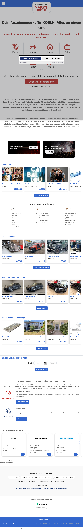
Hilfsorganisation (23, 401)
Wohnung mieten (43, 213)
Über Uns (56, 523)
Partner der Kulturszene (17, 386)
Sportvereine (21, 419)
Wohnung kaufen (43, 220)
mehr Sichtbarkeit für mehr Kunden (56, 388)
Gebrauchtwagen (16, 213)
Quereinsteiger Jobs (71, 213)
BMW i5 (50, 296)
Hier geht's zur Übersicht (57, 481)
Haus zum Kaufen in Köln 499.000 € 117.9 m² (33, 337)
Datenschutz (71, 523)
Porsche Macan (7, 296)
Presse (45, 523)
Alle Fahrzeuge (41, 308)
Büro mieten (42, 218)
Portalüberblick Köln (41, 485)
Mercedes (14, 224)
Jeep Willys (29, 256)
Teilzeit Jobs (69, 215)
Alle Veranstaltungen (41, 195)
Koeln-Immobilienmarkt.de (34, 488)
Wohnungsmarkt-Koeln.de (50, 488)
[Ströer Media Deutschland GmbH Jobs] (38, 363)
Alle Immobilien (41, 348)
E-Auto (13, 218)
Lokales (50, 523)
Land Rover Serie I (54, 256)
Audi (13, 220)
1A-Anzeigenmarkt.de (41, 507)
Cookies (78, 523)
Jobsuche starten (41, 369)
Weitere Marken (16, 227)
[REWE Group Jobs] (30, 363)
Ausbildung (69, 224)
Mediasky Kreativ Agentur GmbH (60, 386)
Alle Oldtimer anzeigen (41, 267)
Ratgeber (38, 523)
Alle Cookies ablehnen (52, 58)
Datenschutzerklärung (57, 62)
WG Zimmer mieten (44, 215)
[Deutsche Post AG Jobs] (45, 363)
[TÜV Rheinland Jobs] (53, 363)
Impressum (64, 523)
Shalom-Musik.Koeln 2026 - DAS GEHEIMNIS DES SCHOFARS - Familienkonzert (11, 184)
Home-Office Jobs (71, 220)
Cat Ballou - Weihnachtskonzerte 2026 (34, 184)
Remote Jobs (70, 222)
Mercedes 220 (7, 256)
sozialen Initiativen (52, 385)
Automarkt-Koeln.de (63, 488)
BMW (13, 222)
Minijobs (68, 218)
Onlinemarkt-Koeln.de (20, 488)
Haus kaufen (42, 222)
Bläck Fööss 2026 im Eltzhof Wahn (55, 184)
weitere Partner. (34, 386)
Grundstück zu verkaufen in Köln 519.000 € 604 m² (11, 337)
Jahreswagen (15, 215)
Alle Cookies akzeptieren (30, 58)
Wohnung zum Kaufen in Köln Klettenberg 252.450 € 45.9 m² (57, 337)
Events (32, 147)
